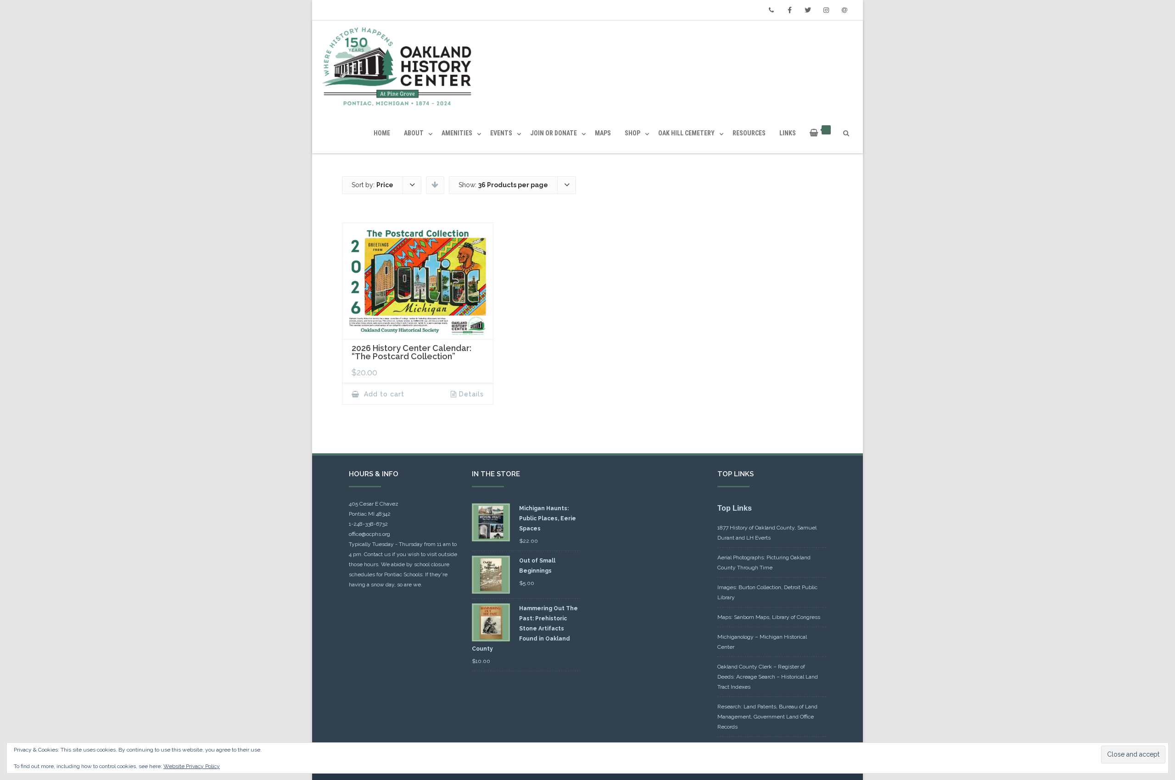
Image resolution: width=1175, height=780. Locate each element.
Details (471, 394)
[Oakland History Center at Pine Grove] (399, 67)
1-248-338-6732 (368, 524)
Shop (632, 133)
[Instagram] (826, 10)
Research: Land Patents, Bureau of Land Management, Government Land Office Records (767, 716)
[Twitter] (808, 10)
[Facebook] (789, 10)
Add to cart (383, 394)
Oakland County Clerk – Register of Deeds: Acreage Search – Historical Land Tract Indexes (767, 676)
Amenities (457, 133)
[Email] (844, 10)
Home (382, 133)
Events (501, 133)
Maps (603, 133)
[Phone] (771, 10)
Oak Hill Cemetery (686, 133)
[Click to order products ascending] (434, 184)
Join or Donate (553, 133)
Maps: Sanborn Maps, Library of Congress (768, 617)
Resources (749, 133)
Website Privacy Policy (191, 766)
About (414, 133)
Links (787, 133)
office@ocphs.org (369, 534)
